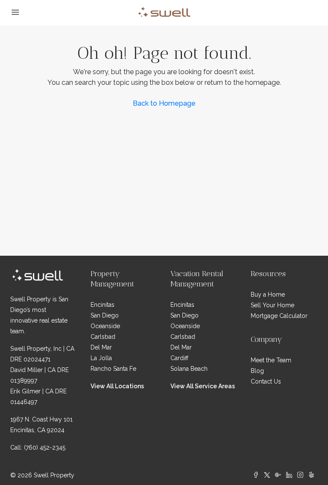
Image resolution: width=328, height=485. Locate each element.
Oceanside (105, 326)
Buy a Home (268, 294)
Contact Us (266, 381)
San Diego (105, 315)
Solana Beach (189, 368)
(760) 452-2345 (44, 447)
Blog (257, 370)
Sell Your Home (272, 305)
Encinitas (102, 304)
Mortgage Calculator (279, 315)
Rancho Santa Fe (113, 368)
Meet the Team (271, 360)
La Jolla (101, 358)
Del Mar (101, 347)
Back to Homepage (164, 103)
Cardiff (179, 358)
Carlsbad (103, 336)
